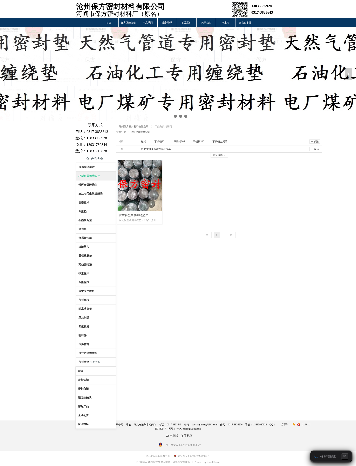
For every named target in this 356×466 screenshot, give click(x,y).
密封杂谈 (83, 388)
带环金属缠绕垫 (87, 184)
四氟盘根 (83, 282)
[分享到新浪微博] (298, 424)
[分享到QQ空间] (294, 424)
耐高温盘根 (85, 308)
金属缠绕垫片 (86, 167)
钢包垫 (82, 229)
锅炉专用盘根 (86, 291)
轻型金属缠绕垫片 (140, 131)
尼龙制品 (83, 317)
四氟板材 (83, 326)
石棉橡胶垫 (85, 255)
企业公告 (83, 415)
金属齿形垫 (85, 237)
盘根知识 (83, 379)
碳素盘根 (83, 273)
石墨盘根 (83, 202)
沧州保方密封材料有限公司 (134, 126)
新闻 (80, 370)
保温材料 (83, 344)
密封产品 (83, 406)
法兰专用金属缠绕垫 (90, 193)
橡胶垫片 (83, 246)
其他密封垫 (85, 264)
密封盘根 (83, 299)
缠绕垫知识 (84, 397)
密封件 (82, 335)
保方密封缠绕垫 (87, 353)
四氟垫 (82, 211)
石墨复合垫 (85, 220)
